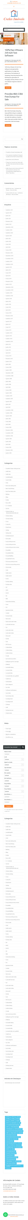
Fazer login (8, 728)
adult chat (8, 471)
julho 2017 (8, 324)
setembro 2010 (9, 341)
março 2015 (8, 330)
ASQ (7, 482)
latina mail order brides (11, 621)
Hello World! (9, 575)
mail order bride (9, 630)
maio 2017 (8, 327)
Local (5, 757)
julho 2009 (8, 364)
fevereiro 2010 (9, 358)
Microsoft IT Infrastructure (11, 1153)
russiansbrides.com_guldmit (12, 675)
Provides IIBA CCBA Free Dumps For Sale (14, 97)
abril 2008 (8, 387)
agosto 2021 (9, 212)
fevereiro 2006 (9, 430)
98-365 (17, 1118)
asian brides (8, 479)
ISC (6, 607)
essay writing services (11, 544)
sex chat (8, 687)
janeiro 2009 (9, 370)
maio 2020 (8, 244)
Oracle (7, 655)
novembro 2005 (9, 432)
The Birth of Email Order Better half (14, 152)
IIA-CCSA (12, 1145)
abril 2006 (8, 424)
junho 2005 (8, 441)
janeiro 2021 (9, 224)
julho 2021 (8, 215)
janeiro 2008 (9, 392)
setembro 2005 (9, 435)
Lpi (6, 627)
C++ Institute (9, 505)
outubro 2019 (9, 261)
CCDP (7, 1126)
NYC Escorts (8, 644)
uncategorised (9, 698)
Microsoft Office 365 (10, 1155)
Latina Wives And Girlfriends (12, 159)
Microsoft (8, 635)
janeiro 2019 (9, 284)
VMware (19, 61)
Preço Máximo (7, 789)
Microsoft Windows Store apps (11, 1157)
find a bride (8, 567)
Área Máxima (8, 799)
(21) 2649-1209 (15, 26)
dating (7, 530)
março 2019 (8, 278)
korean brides (9, 615)
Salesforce (8, 678)
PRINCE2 (8, 664)
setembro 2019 (9, 264)
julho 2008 (8, 381)
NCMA (7, 638)
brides (7, 499)
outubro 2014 (9, 332)
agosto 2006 (9, 415)
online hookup (9, 653)
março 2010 (8, 355)
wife (7, 707)
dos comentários (11, 734)
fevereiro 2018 (9, 315)
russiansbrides (9, 673)
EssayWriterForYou (10, 558)
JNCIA (13, 1149)
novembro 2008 (9, 375)
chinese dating (9, 515)
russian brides (9, 670)
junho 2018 (8, 304)
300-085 (17, 1120)
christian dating (9, 518)
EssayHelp (8, 550)
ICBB (7, 1145)
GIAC (7, 570)
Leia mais (8, 87)
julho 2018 (8, 301)
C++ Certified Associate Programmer (13, 1124)
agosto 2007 (9, 401)
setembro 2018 (9, 295)
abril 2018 (8, 310)
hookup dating (9, 581)
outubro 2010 (9, 338)
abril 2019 (8, 275)
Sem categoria (9, 684)
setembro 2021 (9, 209)
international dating (10, 601)
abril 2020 (8, 247)
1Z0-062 (7, 1116)
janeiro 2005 (9, 452)
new (7, 641)
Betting (7, 494)
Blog (7, 497)
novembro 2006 (9, 410)
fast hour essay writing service (13, 564)
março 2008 (8, 390)
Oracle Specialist (18, 1161)
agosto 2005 (9, 438)
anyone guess (14, 1122)
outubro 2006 (9, 412)
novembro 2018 (9, 290)
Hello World (8, 572)
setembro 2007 (9, 398)
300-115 (7, 1122)
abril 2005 (8, 444)
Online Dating (9, 650)
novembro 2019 (9, 258)
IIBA (18, 105)
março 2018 (8, 312)
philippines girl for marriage (12, 661)
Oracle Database (9, 1161)
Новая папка (9, 713)
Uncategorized (9, 701)
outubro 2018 (9, 292)
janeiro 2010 (9, 361)
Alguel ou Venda (8, 762)
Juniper (7, 613)
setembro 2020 (9, 232)
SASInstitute (9, 681)
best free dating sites (11, 491)
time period (8, 1168)
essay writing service (10, 541)
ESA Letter (8, 538)
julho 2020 (8, 238)
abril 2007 (8, 407)
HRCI (7, 590)
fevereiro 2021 (9, 221)
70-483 (13, 1118)
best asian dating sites (11, 485)
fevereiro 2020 (9, 252)
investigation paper (10, 1147)
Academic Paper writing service (13, 468)
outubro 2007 (9, 395)
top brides (8, 693)
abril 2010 (8, 352)
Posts (8, 731)
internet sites (18, 1145)
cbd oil (7, 508)
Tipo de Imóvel (7, 767)
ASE (19, 1122)
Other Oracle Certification (11, 1163)
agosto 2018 (9, 298)
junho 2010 (8, 347)
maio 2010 (8, 350)
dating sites (8, 532)
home (7, 578)
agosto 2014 (9, 335)
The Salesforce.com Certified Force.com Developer (13, 1166)
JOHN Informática (14, 1216)
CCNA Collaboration (14, 1126)
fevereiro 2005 (9, 450)
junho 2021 (8, 218)
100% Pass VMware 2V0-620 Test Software (14, 53)
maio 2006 (8, 421)
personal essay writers (11, 658)
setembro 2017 (9, 318)
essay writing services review (12, 547)
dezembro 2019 (9, 255)
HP (6, 587)
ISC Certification (19, 1147)
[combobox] (14, 759)
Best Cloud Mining (10, 488)
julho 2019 (8, 270)
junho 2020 (8, 241)
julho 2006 (8, 418)
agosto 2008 (9, 378)
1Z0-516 (13, 1116)
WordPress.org (9, 737)
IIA (6, 595)
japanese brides (9, 610)
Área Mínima (8, 794)
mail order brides (10, 633)
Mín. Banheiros (7, 778)
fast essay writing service (11, 561)
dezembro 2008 (9, 372)
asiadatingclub (9, 477)
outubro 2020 (9, 229)
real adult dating (9, 667)
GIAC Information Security (11, 1143)
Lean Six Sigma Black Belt (10, 1151)
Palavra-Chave (7, 751)
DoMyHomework (10, 535)
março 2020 (8, 250)
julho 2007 (8, 404)
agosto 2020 (9, 235)
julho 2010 (8, 344)
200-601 (12, 1120)
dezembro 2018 (9, 287)
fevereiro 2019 (9, 281)
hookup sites (9, 584)
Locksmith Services (10, 624)
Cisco (7, 521)
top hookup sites (10, 695)
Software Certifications (11, 690)
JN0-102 (7, 1149)
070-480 (7, 1118)
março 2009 (8, 367)
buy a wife (8, 502)
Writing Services (9, 710)
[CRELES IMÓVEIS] (14, 17)
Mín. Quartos (7, 773)
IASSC (7, 593)
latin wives (8, 618)
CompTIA (8, 524)
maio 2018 (8, 307)
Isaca (7, 604)
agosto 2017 (9, 321)
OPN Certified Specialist (10, 1159)
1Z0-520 (18, 1116)
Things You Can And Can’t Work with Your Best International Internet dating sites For (14, 164)
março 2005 (8, 447)
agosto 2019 (9, 267)
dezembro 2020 (9, 227)
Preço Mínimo (7, 783)
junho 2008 (8, 384)
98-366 (7, 1120)
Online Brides (9, 647)
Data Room (8, 527)
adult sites (8, 474)
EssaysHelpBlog (9, 555)
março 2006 (8, 427)
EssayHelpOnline (9, 552)
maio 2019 (8, 272)
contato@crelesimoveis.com (14, 3)
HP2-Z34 (19, 1143)
